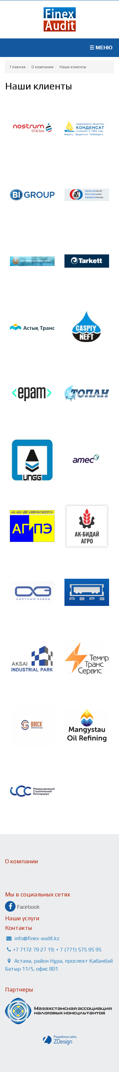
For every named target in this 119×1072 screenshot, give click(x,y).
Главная (17, 67)
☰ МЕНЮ (101, 47)
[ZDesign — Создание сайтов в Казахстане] (59, 1040)
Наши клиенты (73, 67)
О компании (42, 67)
